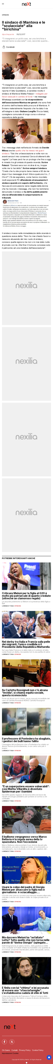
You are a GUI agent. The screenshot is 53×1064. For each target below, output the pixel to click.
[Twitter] (10, 1040)
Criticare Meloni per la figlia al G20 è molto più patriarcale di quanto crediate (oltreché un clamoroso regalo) (26, 596)
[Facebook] (3, 1040)
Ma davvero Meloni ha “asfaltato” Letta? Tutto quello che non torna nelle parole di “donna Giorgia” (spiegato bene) (25, 940)
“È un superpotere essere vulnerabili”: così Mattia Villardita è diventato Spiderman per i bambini (26, 789)
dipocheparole (8, 34)
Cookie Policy (37, 1050)
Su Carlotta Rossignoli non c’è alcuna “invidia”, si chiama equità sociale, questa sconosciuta (25, 693)
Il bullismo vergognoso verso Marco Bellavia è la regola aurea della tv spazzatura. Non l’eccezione (24, 839)
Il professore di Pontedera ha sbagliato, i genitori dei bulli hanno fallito (26, 739)
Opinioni (5, 15)
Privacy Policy (25, 1050)
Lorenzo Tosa (8, 606)
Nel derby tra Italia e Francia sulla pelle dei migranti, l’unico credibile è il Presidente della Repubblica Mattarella (26, 644)
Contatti (14, 1050)
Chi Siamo (6, 1050)
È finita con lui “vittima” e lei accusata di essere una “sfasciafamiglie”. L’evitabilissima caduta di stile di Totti (25, 990)
